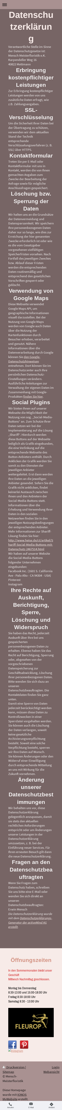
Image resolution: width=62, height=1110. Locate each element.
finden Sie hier (33, 396)
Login (55, 1067)
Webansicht (51, 1072)
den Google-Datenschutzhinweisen (24, 359)
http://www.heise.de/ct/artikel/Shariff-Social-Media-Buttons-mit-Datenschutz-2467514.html (30, 544)
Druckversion (15, 1067)
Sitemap (8, 1072)
